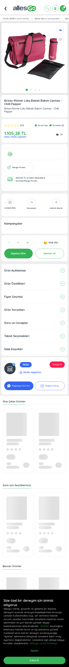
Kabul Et (34, 660)
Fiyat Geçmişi (13, 296)
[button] (34, 56)
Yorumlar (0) (58, 125)
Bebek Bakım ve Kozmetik (47, 19)
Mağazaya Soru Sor (20, 386)
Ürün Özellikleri (14, 283)
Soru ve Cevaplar (16, 323)
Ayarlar (35, 650)
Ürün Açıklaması (15, 270)
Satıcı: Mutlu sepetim (15, 136)
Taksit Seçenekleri (16, 336)
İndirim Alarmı (56, 208)
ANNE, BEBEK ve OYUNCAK (16, 19)
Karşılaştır (31, 208)
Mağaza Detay (52, 386)
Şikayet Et (57, 364)
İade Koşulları (13, 349)
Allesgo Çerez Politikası (43, 643)
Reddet (45, 626)
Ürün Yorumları (14, 310)
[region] (34, 628)
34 (61, 134)
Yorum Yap (42, 125)
